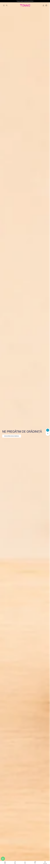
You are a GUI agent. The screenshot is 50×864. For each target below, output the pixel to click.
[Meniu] (3, 5)
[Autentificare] (43, 5)
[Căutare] (6, 5)
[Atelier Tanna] (25, 5)
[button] (46, 5)
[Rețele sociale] (47, 433)
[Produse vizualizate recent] (47, 430)
